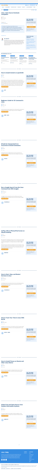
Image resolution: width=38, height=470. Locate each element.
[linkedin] (27, 5)
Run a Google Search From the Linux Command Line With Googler (33, 58)
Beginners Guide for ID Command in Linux (13, 58)
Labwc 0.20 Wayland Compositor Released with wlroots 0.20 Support (31, 42)
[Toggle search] (36, 5)
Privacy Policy (28, 30)
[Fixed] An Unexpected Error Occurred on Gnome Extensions (23, 58)
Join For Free (31, 83)
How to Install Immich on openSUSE (5, 58)
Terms (34, 86)
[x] (28, 5)
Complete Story (3, 35)
